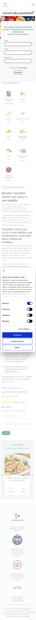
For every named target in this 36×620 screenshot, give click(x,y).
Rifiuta (17, 347)
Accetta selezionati (17, 341)
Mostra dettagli (23, 329)
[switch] (29, 309)
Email (6, 41)
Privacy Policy (22, 68)
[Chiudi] (33, 12)
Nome (6, 49)
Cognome (7, 57)
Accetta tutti (17, 335)
